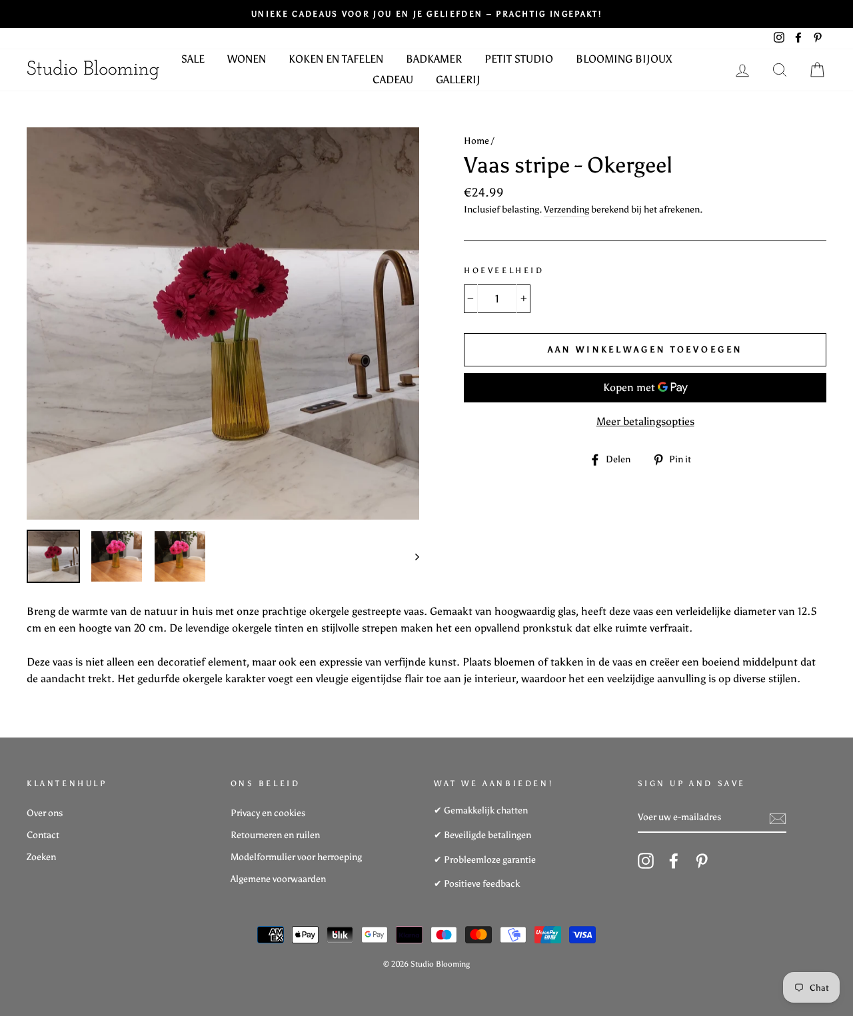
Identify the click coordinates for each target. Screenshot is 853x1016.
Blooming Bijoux (624, 59)
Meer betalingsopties (645, 421)
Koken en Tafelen (336, 59)
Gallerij (458, 79)
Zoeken (41, 857)
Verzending (566, 209)
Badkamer (434, 59)
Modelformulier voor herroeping (296, 857)
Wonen (246, 59)
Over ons (45, 813)
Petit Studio (518, 59)
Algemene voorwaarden (278, 879)
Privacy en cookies (268, 813)
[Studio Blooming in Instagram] (646, 861)
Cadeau (393, 79)
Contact (43, 835)
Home (476, 141)
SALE (193, 59)
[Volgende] (411, 556)
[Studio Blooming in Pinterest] (702, 861)
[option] (426, 14)
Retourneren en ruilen (275, 835)
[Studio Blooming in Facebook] (674, 861)
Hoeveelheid (504, 270)
